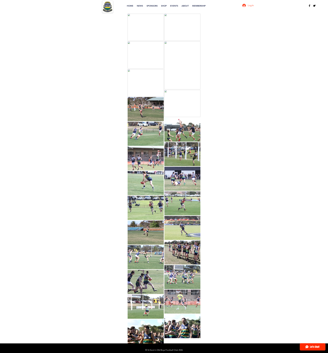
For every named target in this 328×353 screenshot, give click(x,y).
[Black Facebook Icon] (309, 5)
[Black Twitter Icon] (314, 5)
